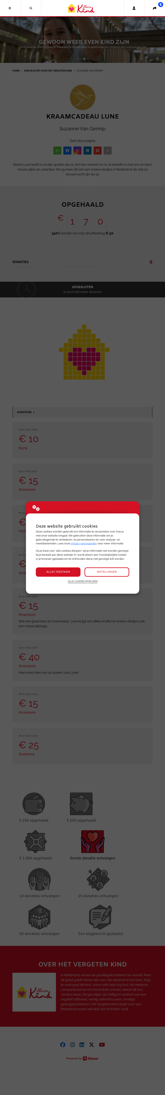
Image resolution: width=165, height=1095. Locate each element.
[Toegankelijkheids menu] (160, 4)
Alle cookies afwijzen (82, 581)
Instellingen (107, 572)
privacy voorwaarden (84, 543)
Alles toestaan (58, 572)
